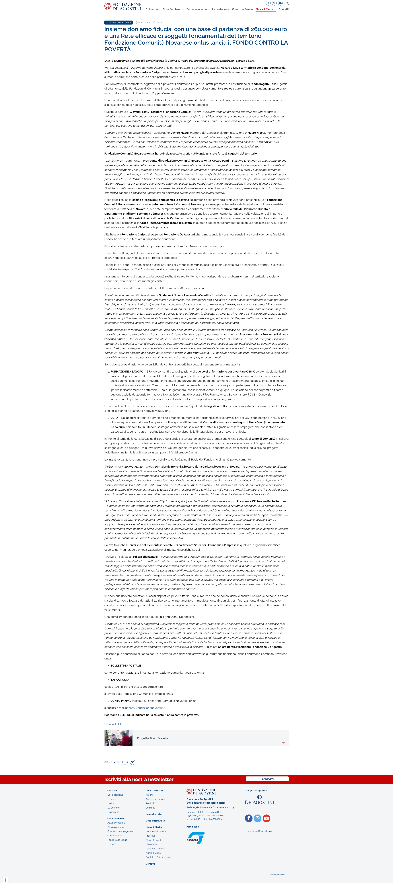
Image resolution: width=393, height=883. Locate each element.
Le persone (113, 807)
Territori (150, 803)
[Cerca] (286, 3)
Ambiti (149, 794)
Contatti (284, 9)
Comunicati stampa (156, 831)
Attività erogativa (116, 822)
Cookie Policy (265, 831)
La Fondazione (115, 794)
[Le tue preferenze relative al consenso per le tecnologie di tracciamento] (5, 880)
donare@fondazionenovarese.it (145, 707)
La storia (111, 799)
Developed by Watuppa (278, 874)
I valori (110, 803)
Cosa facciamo (172, 9)
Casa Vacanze (114, 835)
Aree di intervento (155, 799)
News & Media (265, 9)
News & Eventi (153, 840)
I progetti (112, 844)
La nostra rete (220, 9)
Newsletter (152, 844)
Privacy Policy (251, 831)
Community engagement (120, 831)
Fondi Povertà (152, 738)
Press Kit (150, 835)
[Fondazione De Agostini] (122, 6)
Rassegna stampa (155, 848)
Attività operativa (116, 827)
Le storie (150, 807)
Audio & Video (153, 853)
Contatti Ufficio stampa (158, 857)
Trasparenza (113, 811)
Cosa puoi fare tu (242, 9)
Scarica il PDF (113, 724)
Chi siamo (152, 9)
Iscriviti (267, 779)
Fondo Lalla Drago (117, 840)
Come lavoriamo (197, 9)
